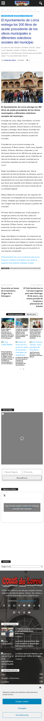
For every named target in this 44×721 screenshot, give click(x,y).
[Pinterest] (14, 66)
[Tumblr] (39, 606)
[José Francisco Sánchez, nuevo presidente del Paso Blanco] (36, 346)
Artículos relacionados (15, 314)
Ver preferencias (22, 715)
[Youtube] (29, 613)
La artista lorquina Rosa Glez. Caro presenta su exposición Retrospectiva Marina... (27, 643)
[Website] (24, 613)
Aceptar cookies (22, 701)
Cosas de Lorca (11, 9)
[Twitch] (14, 613)
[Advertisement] (19, 388)
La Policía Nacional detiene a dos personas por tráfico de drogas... (29, 654)
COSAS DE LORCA (10, 60)
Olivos (37, 268)
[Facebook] (3, 66)
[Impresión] (31, 66)
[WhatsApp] (20, 66)
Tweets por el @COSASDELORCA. (22, 507)
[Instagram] (9, 606)
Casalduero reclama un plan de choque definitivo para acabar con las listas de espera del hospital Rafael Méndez (22, 333)
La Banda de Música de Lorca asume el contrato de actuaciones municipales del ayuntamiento (22, 361)
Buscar (22, 478)
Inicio (2, 9)
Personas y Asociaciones (25, 9)
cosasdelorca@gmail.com (27, 601)
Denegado (22, 708)
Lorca (3, 674)
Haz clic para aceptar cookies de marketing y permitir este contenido (22, 507)
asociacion (21, 268)
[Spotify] (24, 606)
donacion (30, 268)
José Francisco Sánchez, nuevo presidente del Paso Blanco (36, 355)
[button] (40, 687)
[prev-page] (20, 369)
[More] (37, 66)
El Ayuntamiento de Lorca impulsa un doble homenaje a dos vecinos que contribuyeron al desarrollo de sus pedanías (36, 333)
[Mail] (14, 606)
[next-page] (23, 369)
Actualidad (5, 682)
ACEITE (13, 268)
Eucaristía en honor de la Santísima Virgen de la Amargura (10, 292)
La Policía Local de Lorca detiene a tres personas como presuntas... (29, 631)
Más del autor (31, 314)
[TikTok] (34, 606)
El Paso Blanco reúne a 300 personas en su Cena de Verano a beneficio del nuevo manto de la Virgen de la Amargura (7, 333)
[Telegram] (26, 66)
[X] (9, 66)
